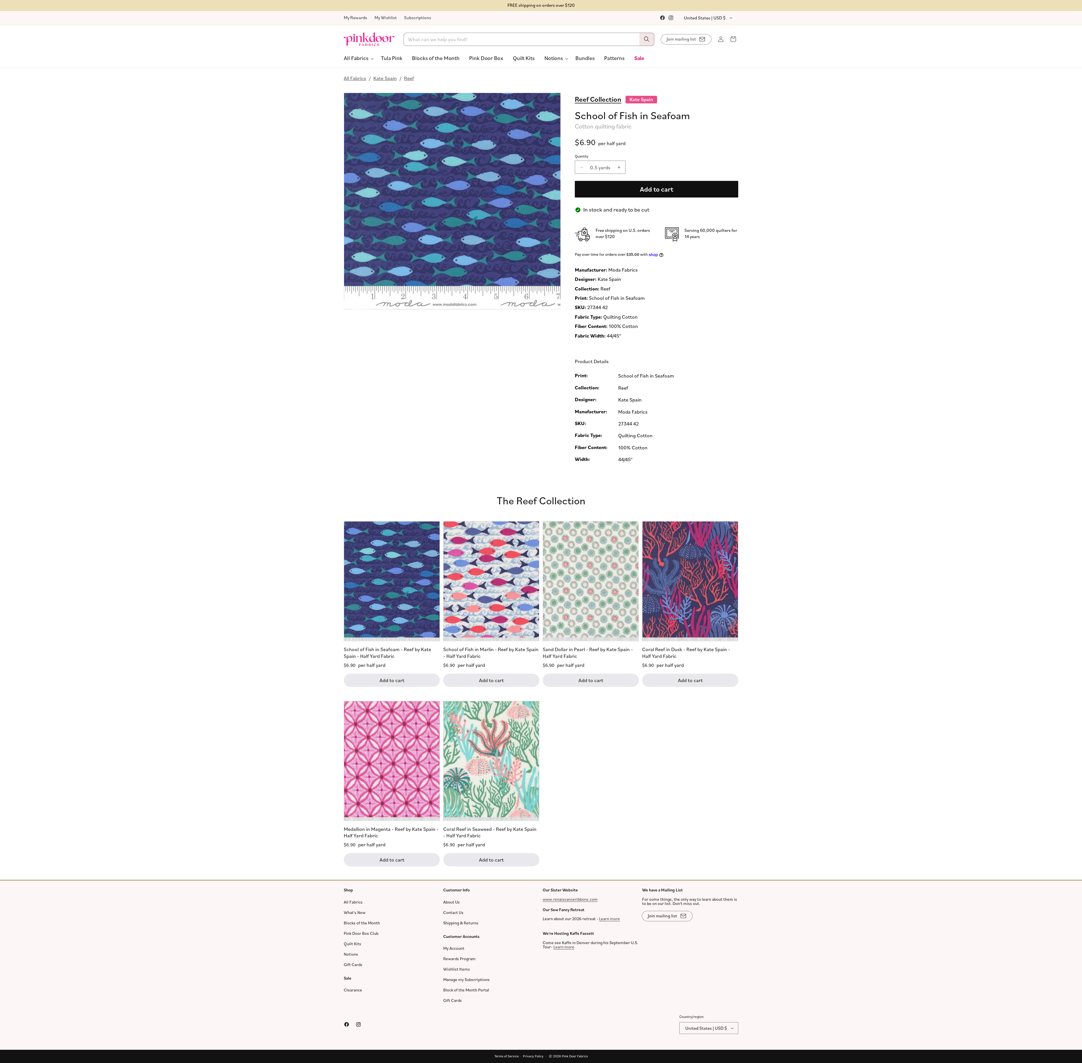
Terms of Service (507, 1056)
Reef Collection (598, 98)
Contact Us (453, 912)
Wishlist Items (456, 969)
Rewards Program (459, 958)
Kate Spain (385, 78)
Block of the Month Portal (466, 990)
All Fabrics (355, 78)
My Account (453, 948)
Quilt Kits (352, 943)
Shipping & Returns (460, 923)
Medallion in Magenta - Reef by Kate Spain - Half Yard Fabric (391, 831)
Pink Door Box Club (361, 933)
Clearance (353, 990)
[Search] (646, 39)
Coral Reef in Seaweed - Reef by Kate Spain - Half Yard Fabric (489, 831)
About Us (451, 902)
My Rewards (355, 17)
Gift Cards (353, 964)
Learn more (609, 918)
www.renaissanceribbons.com (570, 899)
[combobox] (529, 39)
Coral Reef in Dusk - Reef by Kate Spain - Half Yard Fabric (686, 652)
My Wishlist (385, 17)
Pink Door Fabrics (575, 1056)
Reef (409, 78)
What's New (354, 912)
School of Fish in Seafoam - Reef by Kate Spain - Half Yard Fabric (387, 652)
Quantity (581, 156)
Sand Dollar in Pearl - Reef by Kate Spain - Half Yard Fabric (588, 652)
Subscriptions (417, 17)
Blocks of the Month (362, 923)
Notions (351, 954)
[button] (357, 58)
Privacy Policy (533, 1056)
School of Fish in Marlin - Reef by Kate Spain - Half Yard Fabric (490, 652)
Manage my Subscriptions (466, 979)
